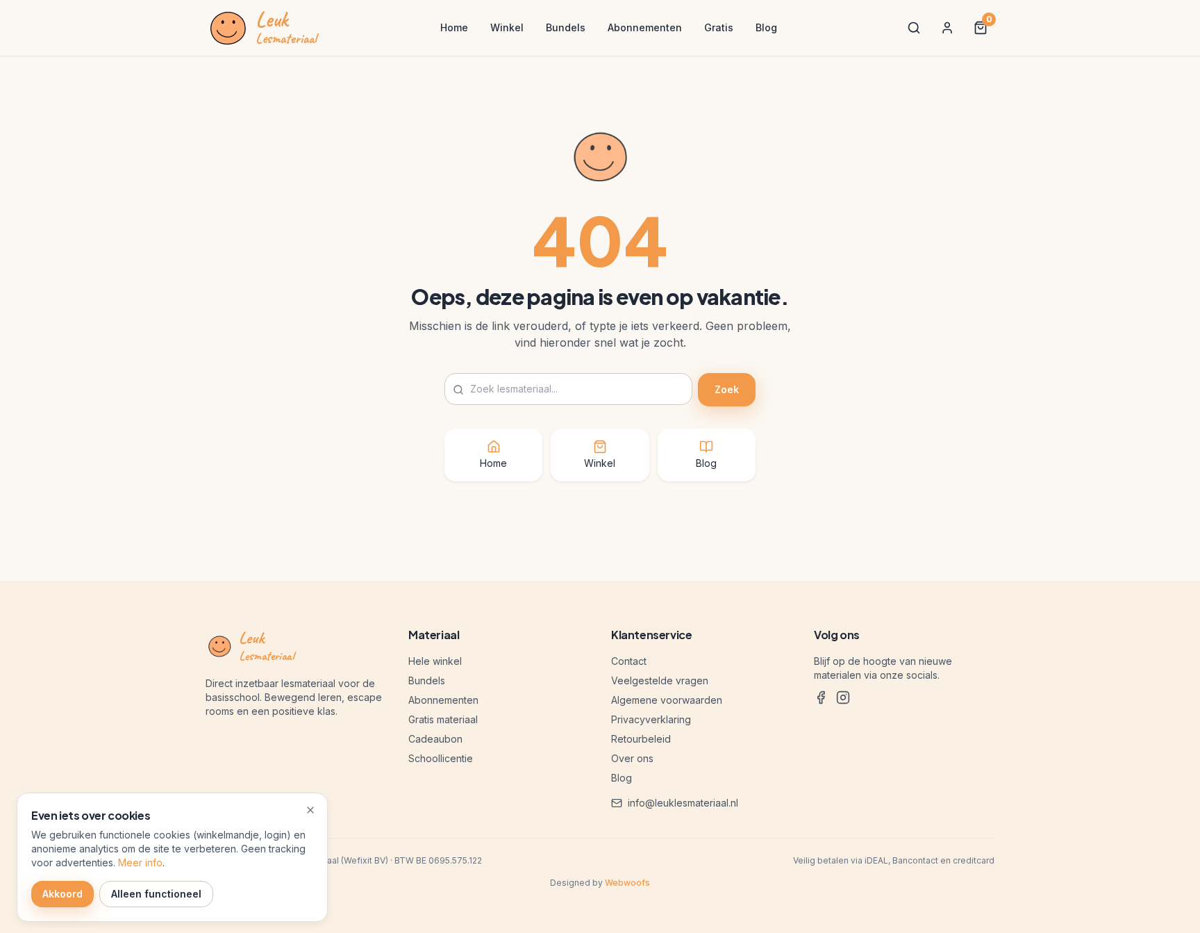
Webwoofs (627, 882)
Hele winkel (435, 661)
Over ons (632, 758)
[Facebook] (821, 697)
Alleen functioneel (156, 894)
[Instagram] (843, 697)
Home (454, 27)
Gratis (718, 27)
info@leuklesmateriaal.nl (683, 803)
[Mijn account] (947, 28)
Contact (629, 661)
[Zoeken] (914, 28)
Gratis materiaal (443, 719)
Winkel (507, 27)
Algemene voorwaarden (666, 700)
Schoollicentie (440, 758)
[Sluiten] (310, 810)
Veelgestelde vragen (659, 680)
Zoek (727, 389)
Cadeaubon (435, 739)
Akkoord (62, 894)
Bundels (565, 27)
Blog (766, 27)
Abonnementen (645, 27)
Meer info (140, 862)
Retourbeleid (641, 739)
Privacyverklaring (651, 719)
